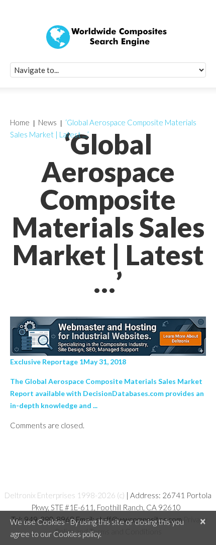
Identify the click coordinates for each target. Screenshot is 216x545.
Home (20, 122)
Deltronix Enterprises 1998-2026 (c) (65, 495)
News (47, 122)
